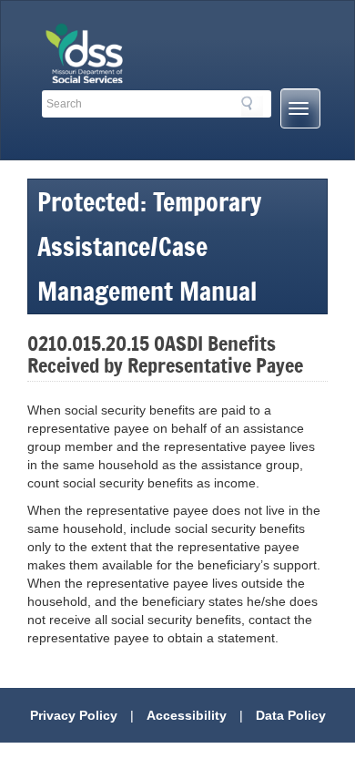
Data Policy (291, 715)
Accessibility (187, 715)
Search (252, 107)
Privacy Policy (73, 715)
